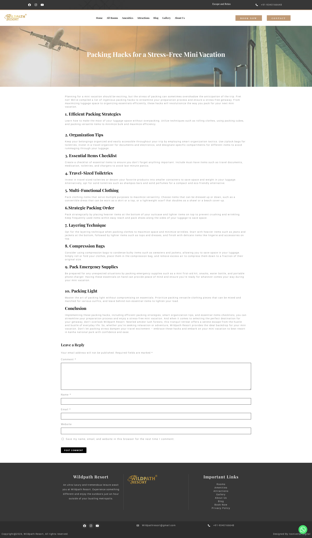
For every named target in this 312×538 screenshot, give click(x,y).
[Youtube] (42, 5)
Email (66, 409)
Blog (155, 17)
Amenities (127, 17)
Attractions (143, 17)
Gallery (166, 17)
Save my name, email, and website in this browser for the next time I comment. (120, 439)
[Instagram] (36, 5)
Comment (68, 359)
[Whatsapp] (303, 529)
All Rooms (112, 17)
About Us (180, 17)
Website (66, 424)
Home (99, 17)
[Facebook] (29, 5)
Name (66, 394)
